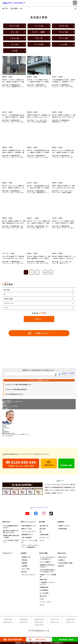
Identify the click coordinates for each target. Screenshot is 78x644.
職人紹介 (24, 572)
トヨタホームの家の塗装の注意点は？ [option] (16, 389)
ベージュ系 (39, 26)
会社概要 (24, 566)
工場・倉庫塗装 (26, 537)
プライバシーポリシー (29, 575)
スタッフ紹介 (26, 569)
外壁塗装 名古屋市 (39, 619)
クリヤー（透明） (39, 32)
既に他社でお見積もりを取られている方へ (11, 531)
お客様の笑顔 (62, 529)
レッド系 (63, 44)
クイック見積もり (45, 562)
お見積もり (61, 560)
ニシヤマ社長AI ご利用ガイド (11, 541)
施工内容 (43, 529)
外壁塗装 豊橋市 (39, 622)
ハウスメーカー (45, 537)
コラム (42, 605)
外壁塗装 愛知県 (7, 619)
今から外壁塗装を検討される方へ (11, 527)
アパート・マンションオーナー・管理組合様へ (29, 546)
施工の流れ (43, 596)
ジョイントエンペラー (29, 532)
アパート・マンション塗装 (29, 541)
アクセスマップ (7, 553)
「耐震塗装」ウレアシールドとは (47, 583)
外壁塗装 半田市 (39, 625)
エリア (42, 540)
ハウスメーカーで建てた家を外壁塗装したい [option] (18, 385)
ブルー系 (39, 38)
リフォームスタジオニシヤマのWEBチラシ (47, 558)
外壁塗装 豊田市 (23, 619)
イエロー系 (14, 38)
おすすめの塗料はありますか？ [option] (14, 394)
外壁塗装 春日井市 (8, 622)
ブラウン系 (63, 26)
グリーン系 (63, 38)
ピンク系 (14, 44)
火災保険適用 (44, 590)
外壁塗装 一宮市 (54, 619)
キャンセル (6, 436)
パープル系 (39, 44)
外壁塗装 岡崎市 (70, 619)
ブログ (42, 599)
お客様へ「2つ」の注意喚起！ (48, 576)
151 (45, 272)
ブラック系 (63, 32)
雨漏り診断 (43, 579)
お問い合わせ (62, 557)
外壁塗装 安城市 (23, 622)
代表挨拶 (24, 560)
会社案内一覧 (26, 557)
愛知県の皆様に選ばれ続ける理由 (11, 536)
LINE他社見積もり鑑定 (65, 563)
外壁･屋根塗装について (29, 526)
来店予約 (61, 566)
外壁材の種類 (44, 535)
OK (11, 436)
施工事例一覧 (44, 526)
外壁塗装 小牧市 (70, 622)
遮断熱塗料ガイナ (27, 535)
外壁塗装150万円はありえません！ (47, 566)
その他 (14, 50)
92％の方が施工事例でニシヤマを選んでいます (48, 571)
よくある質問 (44, 593)
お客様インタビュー (64, 526)
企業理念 (24, 563)
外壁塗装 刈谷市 (54, 622)
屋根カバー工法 (26, 529)
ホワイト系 (14, 26)
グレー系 (14, 32)
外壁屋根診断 (44, 587)
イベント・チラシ (45, 602)
